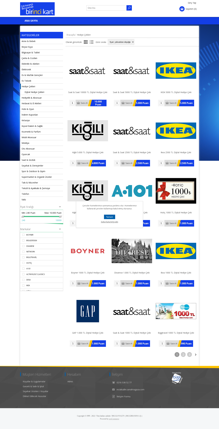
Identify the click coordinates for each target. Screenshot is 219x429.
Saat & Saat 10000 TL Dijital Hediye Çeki (87, 92)
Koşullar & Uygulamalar (34, 381)
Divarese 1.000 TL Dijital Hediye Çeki (132, 272)
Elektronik (26, 69)
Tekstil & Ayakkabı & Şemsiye (36, 188)
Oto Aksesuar (28, 148)
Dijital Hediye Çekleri (34, 92)
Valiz (24, 199)
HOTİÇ (29, 263)
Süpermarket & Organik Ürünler (37, 177)
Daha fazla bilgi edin (109, 222)
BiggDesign (31, 240)
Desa (28, 280)
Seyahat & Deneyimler (32, 165)
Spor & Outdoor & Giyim (33, 171)
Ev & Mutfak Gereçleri (32, 75)
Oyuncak (26, 154)
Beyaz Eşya (27, 46)
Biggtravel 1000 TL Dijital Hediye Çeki (176, 332)
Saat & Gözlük (28, 160)
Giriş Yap (192, 2)
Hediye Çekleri (28, 86)
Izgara (85, 42)
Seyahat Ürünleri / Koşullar (35, 391)
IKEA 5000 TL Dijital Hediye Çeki (176, 92)
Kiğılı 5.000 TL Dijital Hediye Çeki (87, 152)
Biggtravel (31, 257)
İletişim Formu (124, 396)
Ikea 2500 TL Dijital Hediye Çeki (176, 152)
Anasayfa (70, 34)
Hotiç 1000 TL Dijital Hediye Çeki (176, 212)
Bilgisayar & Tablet (31, 52)
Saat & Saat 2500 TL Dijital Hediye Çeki (132, 152)
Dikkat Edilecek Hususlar (34, 396)
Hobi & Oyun (28, 109)
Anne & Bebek (28, 41)
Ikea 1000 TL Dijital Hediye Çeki (176, 272)
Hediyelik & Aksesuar (32, 97)
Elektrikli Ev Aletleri (30, 63)
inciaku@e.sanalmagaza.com (130, 389)
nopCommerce (114, 419)
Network (30, 251)
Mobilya (25, 143)
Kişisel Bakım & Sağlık (32, 126)
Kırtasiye (26, 120)
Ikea (28, 285)
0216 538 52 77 (124, 382)
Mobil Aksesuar (29, 137)
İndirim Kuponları (30, 114)
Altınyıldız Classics (35, 274)
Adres (70, 381)
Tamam (109, 217)
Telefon (25, 193)
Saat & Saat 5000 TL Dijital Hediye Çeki (132, 92)
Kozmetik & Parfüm (31, 131)
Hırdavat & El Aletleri (31, 103)
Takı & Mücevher (30, 182)
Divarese (30, 246)
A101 (28, 268)
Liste (91, 42)
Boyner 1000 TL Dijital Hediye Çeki (87, 272)
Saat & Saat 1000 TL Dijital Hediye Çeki (132, 332)
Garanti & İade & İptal (33, 386)
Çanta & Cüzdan (29, 58)
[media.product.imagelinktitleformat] (87, 70)
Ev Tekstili (26, 80)
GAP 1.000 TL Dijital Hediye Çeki (87, 332)
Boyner (29, 235)
